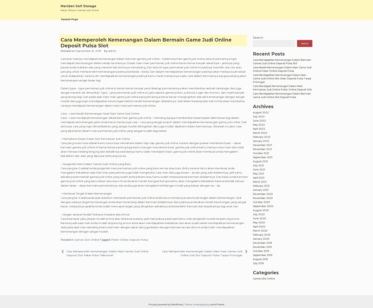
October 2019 (261, 251)
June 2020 (259, 218)
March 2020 (260, 230)
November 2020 (263, 198)
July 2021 (258, 165)
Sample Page (69, 19)
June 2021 (259, 169)
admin (112, 50)
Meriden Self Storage (78, 6)
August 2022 (261, 112)
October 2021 (261, 153)
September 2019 (262, 255)
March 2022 (260, 132)
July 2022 (259, 116)
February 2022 (261, 136)
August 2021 (260, 161)
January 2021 (260, 189)
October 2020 (261, 202)
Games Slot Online (86, 239)
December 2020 (263, 194)
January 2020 (261, 238)
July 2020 (259, 214)
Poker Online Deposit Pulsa (129, 239)
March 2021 (260, 181)
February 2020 (262, 234)
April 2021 (258, 177)
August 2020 (261, 210)
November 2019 (262, 247)
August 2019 (260, 259)
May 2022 (259, 124)
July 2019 (258, 263)
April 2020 (259, 226)
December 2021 (262, 145)
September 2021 (262, 157)
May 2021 (258, 173)
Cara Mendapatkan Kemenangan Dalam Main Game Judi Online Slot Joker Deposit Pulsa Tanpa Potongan (282, 78)
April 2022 (259, 128)
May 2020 (259, 222)
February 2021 (261, 185)
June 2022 (259, 120)
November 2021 (262, 149)
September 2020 (263, 206)
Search (258, 37)
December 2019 (262, 242)
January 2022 (261, 141)
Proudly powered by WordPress (166, 304)
